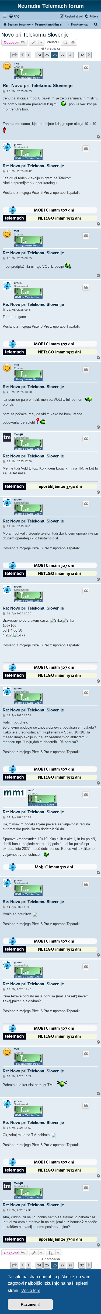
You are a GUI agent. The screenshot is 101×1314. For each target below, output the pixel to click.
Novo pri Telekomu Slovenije (35, 35)
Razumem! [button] (30, 1304)
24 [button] (39, 54)
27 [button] (62, 54)
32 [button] (82, 54)
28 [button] (70, 54)
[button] (14, 55)
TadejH (18, 434)
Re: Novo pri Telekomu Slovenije (37, 85)
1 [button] (28, 54)
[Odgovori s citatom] (85, 68)
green (18, 144)
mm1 (31, 790)
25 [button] (47, 54)
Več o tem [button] (30, 1290)
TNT (16, 63)
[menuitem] (14, 16)
